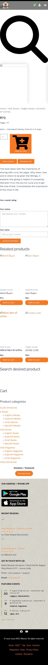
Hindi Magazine (12, 458)
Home (3, 108)
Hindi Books (11, 440)
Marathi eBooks (12, 425)
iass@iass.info (13, 578)
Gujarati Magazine (14, 454)
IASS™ (18, 645)
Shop (22, 650)
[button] (45, 5)
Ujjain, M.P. (14, 614)
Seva (29, 645)
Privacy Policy (32, 650)
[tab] (8, 161)
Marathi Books (12, 443)
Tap (23, 645)
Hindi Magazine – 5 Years (13, 548)
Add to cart (21, 151)
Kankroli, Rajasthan (18, 606)
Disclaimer (28, 654)
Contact (18, 654)
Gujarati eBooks (13, 418)
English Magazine (14, 451)
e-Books (4, 411)
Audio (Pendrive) (8, 407)
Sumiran (36, 645)
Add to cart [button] (8, 302)
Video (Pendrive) (8, 462)
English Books (28, 108)
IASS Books (13, 108)
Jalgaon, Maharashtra (19, 596)
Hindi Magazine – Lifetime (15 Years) (16, 528)
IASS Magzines (7, 447)
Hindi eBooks (11, 422)
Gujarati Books (12, 436)
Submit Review (10, 241)
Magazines (14, 650)
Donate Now (24, 473)
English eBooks (12, 415)
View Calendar (7, 619)
